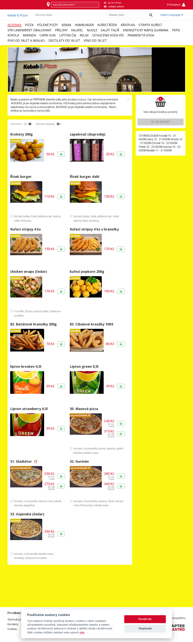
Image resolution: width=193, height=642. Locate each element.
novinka (14, 25)
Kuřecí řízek (107, 25)
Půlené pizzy (47, 25)
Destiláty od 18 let (64, 40)
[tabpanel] (96, 69)
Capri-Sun (48, 35)
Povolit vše (145, 618)
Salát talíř (110, 30)
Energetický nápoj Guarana (145, 30)
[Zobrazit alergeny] (59, 124)
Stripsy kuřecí (150, 25)
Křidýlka (128, 25)
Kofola (13, 35)
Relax (84, 35)
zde (82, 632)
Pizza (29, 25)
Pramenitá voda (141, 35)
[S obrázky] (30, 124)
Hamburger (84, 25)
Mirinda (29, 35)
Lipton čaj (67, 35)
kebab (66, 25)
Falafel (77, 30)
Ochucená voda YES (108, 35)
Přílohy (61, 30)
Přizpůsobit (145, 628)
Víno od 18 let (95, 40)
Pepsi (176, 30)
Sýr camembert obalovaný (29, 30)
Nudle (92, 30)
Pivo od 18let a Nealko (26, 40)
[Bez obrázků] (25, 124)
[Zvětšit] (27, 154)
